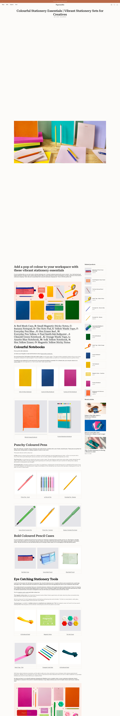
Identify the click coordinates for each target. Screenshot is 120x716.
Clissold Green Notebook (27, 337)
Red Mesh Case (25, 326)
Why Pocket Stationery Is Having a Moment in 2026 (95, 451)
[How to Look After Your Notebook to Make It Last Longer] (95, 425)
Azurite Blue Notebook (26, 339)
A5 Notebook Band (25, 634)
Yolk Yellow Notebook (55, 339)
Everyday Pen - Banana (70, 497)
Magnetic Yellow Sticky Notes (54, 342)
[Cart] (117, 5)
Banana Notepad (23, 328)
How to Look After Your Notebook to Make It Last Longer (95, 433)
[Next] (117, 1)
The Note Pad (43, 328)
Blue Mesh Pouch (70, 572)
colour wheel (17, 361)
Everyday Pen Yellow (25, 334)
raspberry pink (21, 592)
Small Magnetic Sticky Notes (53, 326)
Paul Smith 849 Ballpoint (53, 334)
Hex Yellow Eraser (24, 342)
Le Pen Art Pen (47, 497)
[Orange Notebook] (31, 416)
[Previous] (2, 1)
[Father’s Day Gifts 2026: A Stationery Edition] (95, 408)
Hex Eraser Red (47, 331)
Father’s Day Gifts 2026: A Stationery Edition (92, 416)
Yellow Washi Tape (65, 328)
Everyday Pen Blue (24, 331)
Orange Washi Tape (56, 337)
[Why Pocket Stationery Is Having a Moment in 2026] (95, 443)
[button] (3, 4)
